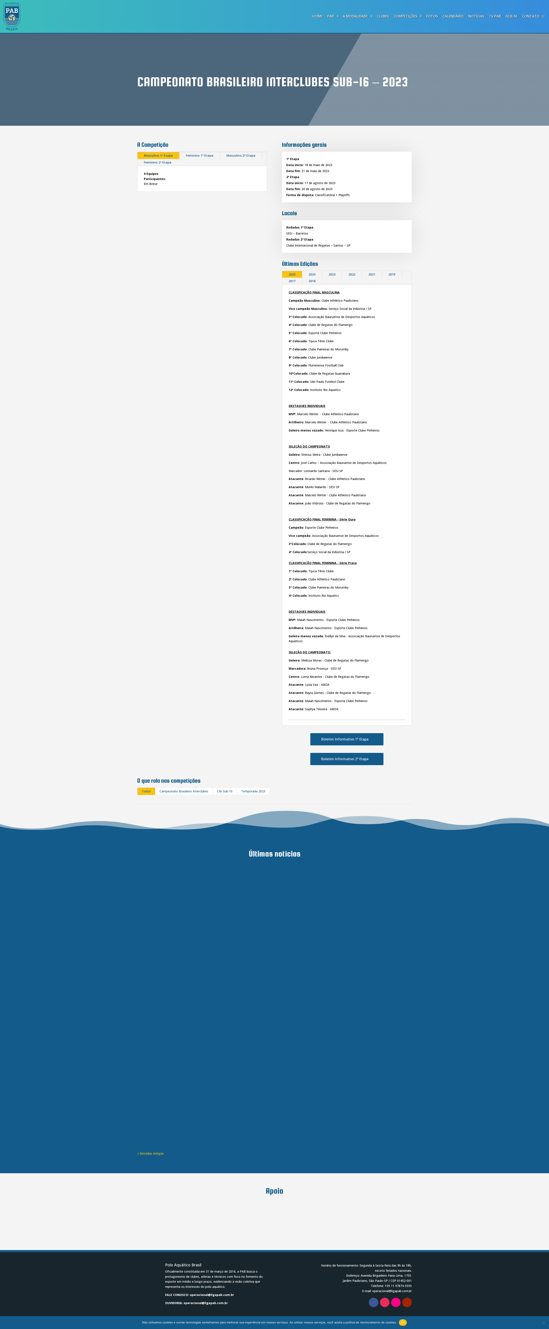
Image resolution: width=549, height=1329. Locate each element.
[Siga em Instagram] (384, 1302)
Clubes (383, 16)
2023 (332, 274)
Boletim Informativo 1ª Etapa (344, 739)
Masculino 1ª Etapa (158, 155)
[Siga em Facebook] (373, 1302)
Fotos (432, 16)
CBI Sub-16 (224, 791)
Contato (531, 16)
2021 (371, 274)
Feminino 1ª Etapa (199, 155)
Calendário (453, 16)
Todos (146, 791)
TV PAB (495, 16)
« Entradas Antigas (150, 1153)
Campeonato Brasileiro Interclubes (184, 791)
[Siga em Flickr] (396, 1302)
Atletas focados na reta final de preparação (181, 881)
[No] (543, 1322)
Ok (403, 1322)
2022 (351, 274)
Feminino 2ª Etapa (157, 162)
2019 (391, 274)
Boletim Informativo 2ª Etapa (344, 759)
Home (317, 16)
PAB (330, 16)
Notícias (476, 16)
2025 (292, 274)
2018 (312, 281)
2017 (292, 281)
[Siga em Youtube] (407, 1302)
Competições (405, 16)
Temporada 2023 (253, 791)
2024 (312, 274)
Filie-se (511, 16)
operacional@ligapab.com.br (212, 1295)
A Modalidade (355, 16)
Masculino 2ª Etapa (240, 155)
